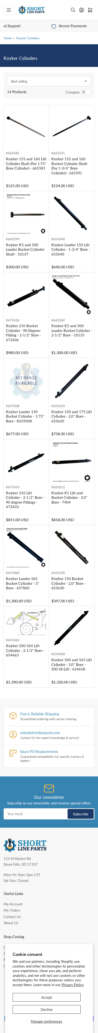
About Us (11, 923)
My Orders (12, 910)
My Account (13, 904)
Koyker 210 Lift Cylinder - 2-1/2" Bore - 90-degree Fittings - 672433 (25, 500)
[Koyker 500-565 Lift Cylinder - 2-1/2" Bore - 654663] (26, 622)
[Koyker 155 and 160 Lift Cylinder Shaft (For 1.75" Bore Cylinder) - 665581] (26, 128)
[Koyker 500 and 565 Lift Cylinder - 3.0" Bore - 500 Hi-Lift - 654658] (71, 629)
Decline (47, 1009)
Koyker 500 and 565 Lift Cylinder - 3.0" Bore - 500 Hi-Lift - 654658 (71, 664)
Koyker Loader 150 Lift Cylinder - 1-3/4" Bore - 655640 (70, 249)
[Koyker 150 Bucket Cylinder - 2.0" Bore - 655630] (71, 547)
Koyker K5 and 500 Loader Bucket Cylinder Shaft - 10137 (25, 249)
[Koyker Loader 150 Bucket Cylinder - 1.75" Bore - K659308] (26, 380)
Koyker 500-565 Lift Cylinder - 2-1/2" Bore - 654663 (25, 650)
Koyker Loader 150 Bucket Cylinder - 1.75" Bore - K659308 (25, 416)
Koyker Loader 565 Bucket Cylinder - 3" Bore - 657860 (22, 583)
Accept (46, 997)
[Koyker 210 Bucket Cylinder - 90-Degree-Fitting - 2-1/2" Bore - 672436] (26, 295)
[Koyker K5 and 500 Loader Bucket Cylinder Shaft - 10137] (26, 214)
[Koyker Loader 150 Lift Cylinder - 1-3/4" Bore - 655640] (71, 214)
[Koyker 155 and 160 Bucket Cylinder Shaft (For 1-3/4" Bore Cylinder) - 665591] (71, 128)
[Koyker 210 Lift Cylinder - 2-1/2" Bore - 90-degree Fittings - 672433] (26, 462)
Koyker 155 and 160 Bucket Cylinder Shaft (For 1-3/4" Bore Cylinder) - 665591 (69, 166)
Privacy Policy (73, 985)
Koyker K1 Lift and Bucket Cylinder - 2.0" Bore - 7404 (69, 497)
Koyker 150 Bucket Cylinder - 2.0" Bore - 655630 (68, 583)
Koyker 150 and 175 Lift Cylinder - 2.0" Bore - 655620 (71, 416)
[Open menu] (9, 10)
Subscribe (80, 814)
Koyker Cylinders (28, 38)
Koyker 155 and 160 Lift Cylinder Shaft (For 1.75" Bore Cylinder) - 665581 (26, 163)
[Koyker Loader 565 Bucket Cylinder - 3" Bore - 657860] (26, 547)
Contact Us (12, 916)
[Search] (73, 10)
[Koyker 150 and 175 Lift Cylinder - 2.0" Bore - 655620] (71, 380)
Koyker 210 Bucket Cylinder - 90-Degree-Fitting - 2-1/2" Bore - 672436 (23, 333)
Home (8, 38)
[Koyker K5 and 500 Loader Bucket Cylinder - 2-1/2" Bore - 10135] (71, 295)
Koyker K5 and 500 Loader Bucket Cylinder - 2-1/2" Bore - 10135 (71, 330)
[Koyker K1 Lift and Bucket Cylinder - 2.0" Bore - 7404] (71, 462)
